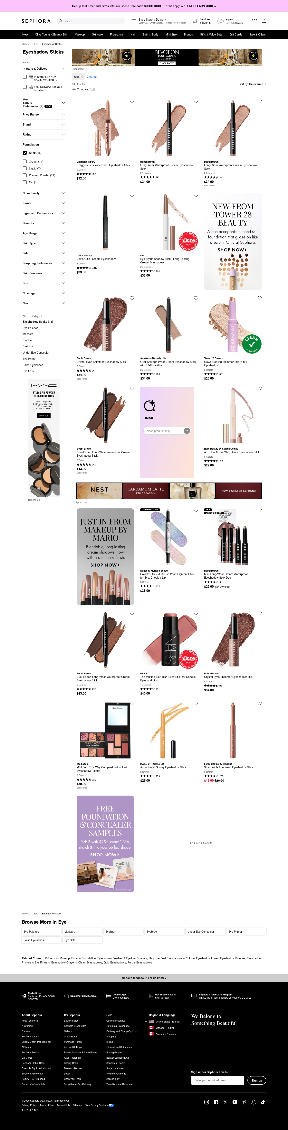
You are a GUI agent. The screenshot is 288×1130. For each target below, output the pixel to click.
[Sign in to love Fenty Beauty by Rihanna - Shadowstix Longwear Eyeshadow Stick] (259, 703)
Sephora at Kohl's (115, 1062)
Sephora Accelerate (32, 1073)
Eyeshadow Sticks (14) (38, 321)
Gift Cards (236, 34)
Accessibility (113, 1078)
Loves (67, 1073)
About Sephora (30, 1020)
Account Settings (73, 1047)
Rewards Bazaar (73, 1068)
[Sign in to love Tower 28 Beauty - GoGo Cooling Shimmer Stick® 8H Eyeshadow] (259, 298)
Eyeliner (28, 340)
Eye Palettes (30, 328)
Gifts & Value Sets (211, 34)
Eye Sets (28, 371)
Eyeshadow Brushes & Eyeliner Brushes (122, 958)
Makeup (80, 34)
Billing (109, 1041)
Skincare (97, 34)
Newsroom (27, 1025)
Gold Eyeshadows (115, 962)
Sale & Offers (257, 34)
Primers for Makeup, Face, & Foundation (70, 958)
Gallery (68, 1031)
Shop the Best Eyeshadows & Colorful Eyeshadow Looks (184, 958)
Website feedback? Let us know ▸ (144, 978)
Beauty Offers (71, 1062)
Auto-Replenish (72, 1057)
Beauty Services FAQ (117, 1057)
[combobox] (91, 21)
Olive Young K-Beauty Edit (51, 34)
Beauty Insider (71, 1020)
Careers (26, 1031)
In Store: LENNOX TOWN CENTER (45, 78)
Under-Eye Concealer (36, 352)
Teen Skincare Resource (119, 1084)
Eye (36, 44)
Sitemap (77, 1105)
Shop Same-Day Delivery (77, 1084)
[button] (41, 106)
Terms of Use (47, 1105)
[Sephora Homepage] (36, 21)
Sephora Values (30, 1036)
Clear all (92, 76)
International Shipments (119, 1047)
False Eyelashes (33, 365)
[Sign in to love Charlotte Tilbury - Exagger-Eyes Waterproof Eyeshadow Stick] (132, 101)
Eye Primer (29, 359)
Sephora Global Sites (33, 1062)
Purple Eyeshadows (140, 962)
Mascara (28, 334)
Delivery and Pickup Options (121, 1031)
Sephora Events (30, 1052)
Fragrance (116, 34)
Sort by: (251, 84)
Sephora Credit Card (75, 1025)
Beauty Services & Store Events (81, 1052)
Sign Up (257, 1080)
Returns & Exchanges (118, 1025)
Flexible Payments (116, 1073)
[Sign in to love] (259, 101)
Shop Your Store (73, 1078)
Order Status (70, 1036)
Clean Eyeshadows (90, 962)
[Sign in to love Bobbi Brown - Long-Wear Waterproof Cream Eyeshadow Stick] (195, 101)
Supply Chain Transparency (36, 1041)
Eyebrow (28, 346)
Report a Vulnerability (33, 1084)
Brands (188, 34)
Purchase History (73, 1041)
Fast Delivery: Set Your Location (48, 88)
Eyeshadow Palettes (232, 958)
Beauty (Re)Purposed (33, 1078)
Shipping (111, 1036)
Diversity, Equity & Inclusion (36, 1068)
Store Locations (114, 1068)
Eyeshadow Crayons (64, 962)
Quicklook (105, 154)
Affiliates (26, 1047)
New (25, 34)
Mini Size (171, 34)
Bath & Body (150, 34)
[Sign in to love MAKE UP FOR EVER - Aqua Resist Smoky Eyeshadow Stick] (195, 703)
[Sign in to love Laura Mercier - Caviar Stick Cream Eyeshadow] (132, 195)
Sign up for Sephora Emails (209, 1072)
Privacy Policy (29, 1105)
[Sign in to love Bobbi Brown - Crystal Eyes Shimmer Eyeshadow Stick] (259, 613)
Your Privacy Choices (96, 1105)
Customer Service (115, 1020)
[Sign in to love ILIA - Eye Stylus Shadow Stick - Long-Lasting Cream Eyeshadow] (195, 195)
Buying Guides (114, 1052)
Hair (133, 34)
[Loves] (254, 21)
